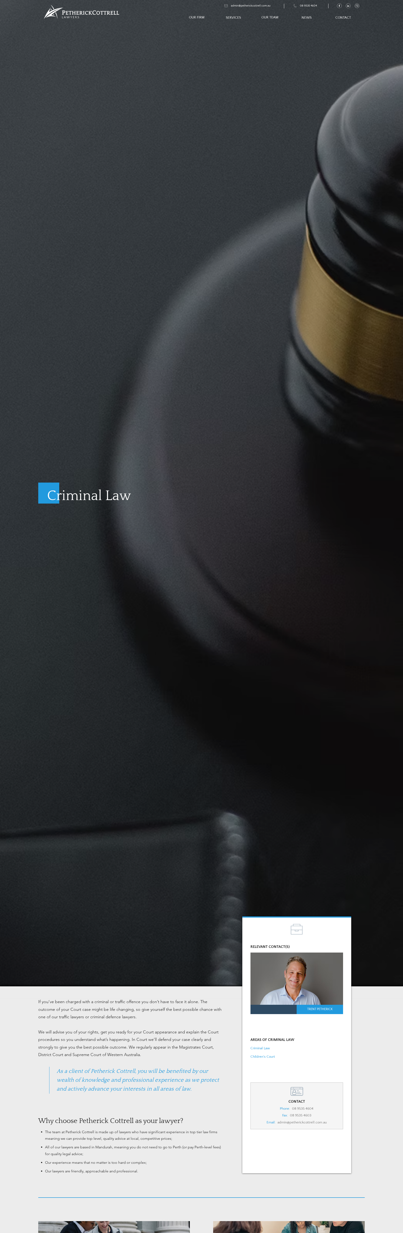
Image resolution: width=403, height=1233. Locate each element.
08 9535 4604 (302, 1109)
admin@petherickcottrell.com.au (302, 1122)
